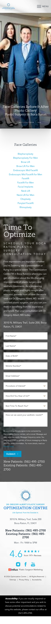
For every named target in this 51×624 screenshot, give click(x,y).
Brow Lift (25, 162)
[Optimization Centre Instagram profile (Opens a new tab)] (18, 564)
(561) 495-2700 (25, 613)
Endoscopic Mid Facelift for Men (25, 174)
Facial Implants (25, 186)
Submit (10, 454)
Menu (45, 6)
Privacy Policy (9, 446)
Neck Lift (25, 190)
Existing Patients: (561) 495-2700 (25, 535)
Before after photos (26, 122)
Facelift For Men (25, 182)
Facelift (25, 178)
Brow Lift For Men (25, 166)
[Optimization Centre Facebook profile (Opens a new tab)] (26, 564)
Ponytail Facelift (26, 203)
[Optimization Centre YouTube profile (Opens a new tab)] (33, 564)
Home (13, 122)
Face (39, 122)
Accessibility (37, 580)
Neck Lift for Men (25, 195)
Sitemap (12, 580)
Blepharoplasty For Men (25, 157)
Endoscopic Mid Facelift (25, 170)
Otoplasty (25, 199)
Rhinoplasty (26, 207)
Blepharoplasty (25, 153)
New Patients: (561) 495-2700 (24, 461)
